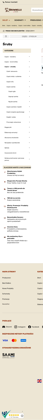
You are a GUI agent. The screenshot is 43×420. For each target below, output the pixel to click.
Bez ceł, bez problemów (15, 192)
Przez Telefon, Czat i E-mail (16, 183)
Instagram (21, 327)
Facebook (35, 327)
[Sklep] (5, 36)
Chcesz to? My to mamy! (15, 175)
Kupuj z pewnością (13, 200)
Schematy (19, 20)
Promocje (5, 299)
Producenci (6, 278)
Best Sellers (6, 283)
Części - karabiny (12, 25)
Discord (9, 327)
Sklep (5, 20)
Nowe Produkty (8, 288)
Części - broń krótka (24, 25)
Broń (3, 25)
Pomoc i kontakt (11, 2)
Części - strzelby (37, 25)
